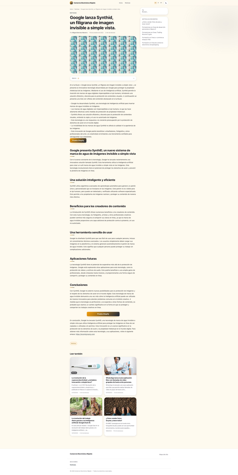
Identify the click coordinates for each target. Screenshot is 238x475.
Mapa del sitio (163, 454)
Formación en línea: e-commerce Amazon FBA (153, 38)
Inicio (121, 3)
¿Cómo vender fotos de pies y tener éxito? (152, 23)
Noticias (127, 3)
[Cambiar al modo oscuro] (166, 3)
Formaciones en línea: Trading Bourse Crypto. (152, 33)
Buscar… (145, 12)
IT (158, 2)
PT (161, 2)
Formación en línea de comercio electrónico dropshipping (152, 44)
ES (155, 2)
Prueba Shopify (78, 140)
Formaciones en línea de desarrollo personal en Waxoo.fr (153, 28)
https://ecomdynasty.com (85, 334)
